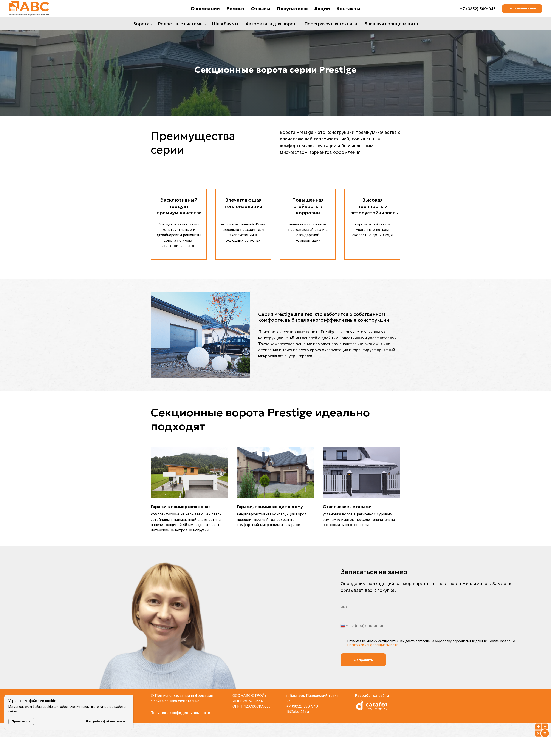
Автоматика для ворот (271, 23)
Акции (322, 9)
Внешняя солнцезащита (391, 23)
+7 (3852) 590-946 (478, 8)
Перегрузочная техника (331, 23)
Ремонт (235, 9)
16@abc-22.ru (297, 711)
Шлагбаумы (225, 23)
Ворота (141, 23)
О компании (205, 9)
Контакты (348, 9)
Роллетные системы (180, 23)
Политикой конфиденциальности (372, 645)
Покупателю (292, 9)
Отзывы (260, 9)
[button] (522, 8)
